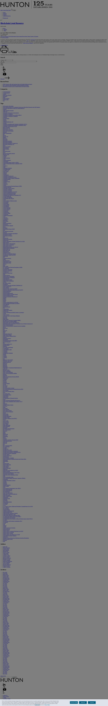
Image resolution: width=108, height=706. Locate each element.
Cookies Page (37, 704)
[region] (54, 702)
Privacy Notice (47, 704)
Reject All (83, 702)
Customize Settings (73, 702)
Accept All (92, 702)
